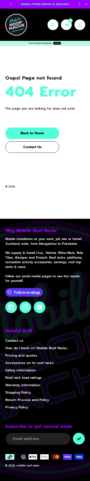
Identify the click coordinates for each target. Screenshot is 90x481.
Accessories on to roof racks (29, 362)
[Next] (79, 4)
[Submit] (79, 438)
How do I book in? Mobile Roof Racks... (37, 348)
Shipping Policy (18, 392)
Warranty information (22, 385)
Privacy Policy (16, 407)
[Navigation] (79, 24)
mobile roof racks (28, 187)
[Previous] (10, 4)
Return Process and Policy (27, 399)
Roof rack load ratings (23, 377)
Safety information (20, 370)
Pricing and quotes (21, 355)
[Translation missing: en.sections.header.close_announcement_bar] (86, 4)
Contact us (14, 340)
